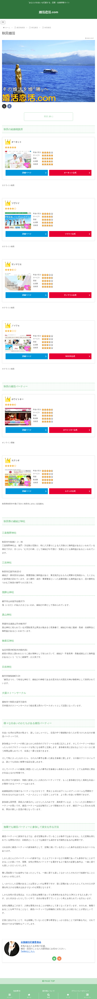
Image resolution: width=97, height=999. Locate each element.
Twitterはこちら (28, 951)
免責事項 (16, 991)
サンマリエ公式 (70, 295)
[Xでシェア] (4, 106)
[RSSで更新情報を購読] (59, 958)
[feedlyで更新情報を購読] (54, 958)
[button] (89, 575)
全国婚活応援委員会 (31, 942)
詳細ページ (26, 173)
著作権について (48, 991)
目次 (46, 116)
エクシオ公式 (70, 491)
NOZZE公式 (70, 356)
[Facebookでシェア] (9, 106)
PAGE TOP (49, 981)
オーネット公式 (70, 173)
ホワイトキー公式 (70, 430)
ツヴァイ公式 (70, 234)
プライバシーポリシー (80, 991)
